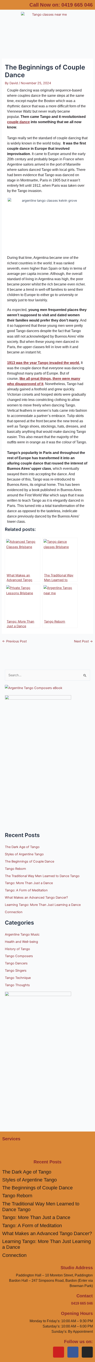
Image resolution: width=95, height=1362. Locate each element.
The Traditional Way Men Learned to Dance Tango (42, 876)
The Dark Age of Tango (22, 847)
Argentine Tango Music (22, 934)
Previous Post (14, 641)
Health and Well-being (21, 942)
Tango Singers (16, 971)
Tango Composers (19, 956)
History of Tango (17, 949)
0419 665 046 (77, 5)
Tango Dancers (16, 963)
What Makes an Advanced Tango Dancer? (36, 897)
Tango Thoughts (17, 985)
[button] (47, 39)
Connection (14, 912)
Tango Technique (18, 978)
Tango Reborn (15, 869)
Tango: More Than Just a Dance (29, 883)
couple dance (18, 122)
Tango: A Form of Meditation (26, 890)
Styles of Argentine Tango (24, 854)
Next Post (83, 641)
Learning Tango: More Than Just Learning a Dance (43, 905)
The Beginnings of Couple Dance (29, 861)
